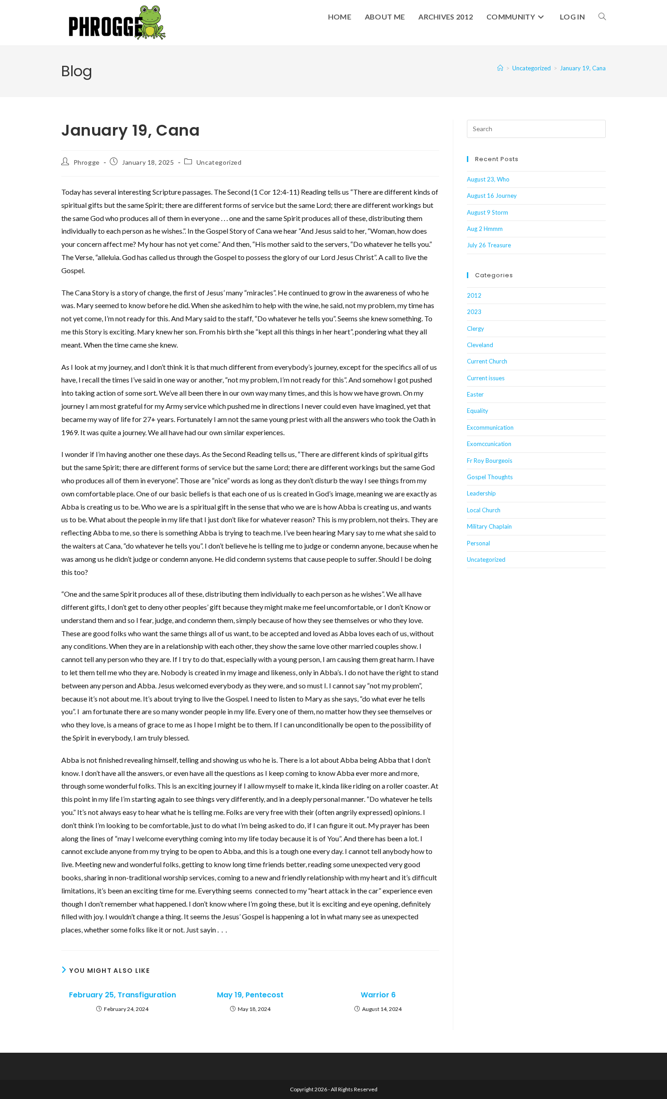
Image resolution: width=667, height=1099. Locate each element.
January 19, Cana (583, 68)
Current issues (486, 378)
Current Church (487, 361)
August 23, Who (488, 179)
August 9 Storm (487, 212)
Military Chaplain (489, 526)
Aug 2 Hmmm (485, 228)
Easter (475, 394)
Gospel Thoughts (490, 477)
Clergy (475, 328)
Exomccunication (489, 443)
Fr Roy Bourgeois (489, 460)
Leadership (481, 493)
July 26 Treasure (489, 245)
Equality (477, 410)
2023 (474, 311)
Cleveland (480, 344)
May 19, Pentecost (250, 995)
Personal (478, 543)
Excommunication (490, 427)
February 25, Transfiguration (122, 995)
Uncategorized (219, 162)
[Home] (500, 68)
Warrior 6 (378, 995)
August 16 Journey (492, 195)
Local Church (483, 510)
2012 (474, 295)
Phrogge (87, 162)
